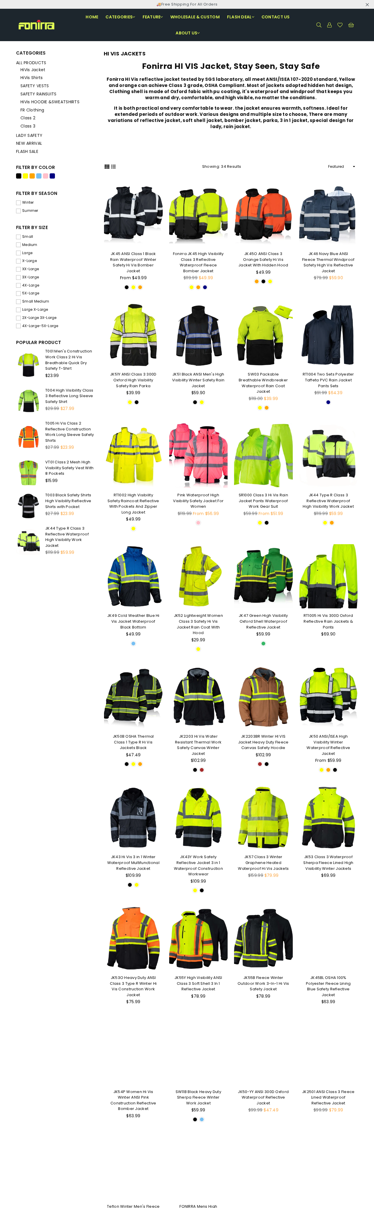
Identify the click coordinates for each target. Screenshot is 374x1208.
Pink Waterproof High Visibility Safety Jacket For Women (198, 500)
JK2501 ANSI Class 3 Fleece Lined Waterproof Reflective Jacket (328, 1097)
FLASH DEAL (239, 17)
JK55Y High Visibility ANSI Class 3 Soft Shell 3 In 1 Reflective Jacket (198, 983)
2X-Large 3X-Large (39, 317)
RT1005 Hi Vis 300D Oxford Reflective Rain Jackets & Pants (328, 621)
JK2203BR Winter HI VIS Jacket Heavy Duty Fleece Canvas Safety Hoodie (263, 742)
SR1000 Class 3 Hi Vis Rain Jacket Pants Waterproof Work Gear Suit (263, 500)
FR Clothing (32, 110)
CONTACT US (276, 17)
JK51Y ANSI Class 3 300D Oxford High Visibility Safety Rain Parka (133, 379)
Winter (28, 202)
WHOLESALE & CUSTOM (195, 17)
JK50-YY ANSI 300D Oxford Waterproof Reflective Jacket (263, 1097)
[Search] (319, 24)
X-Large (29, 261)
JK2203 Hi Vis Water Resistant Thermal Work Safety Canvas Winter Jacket (198, 745)
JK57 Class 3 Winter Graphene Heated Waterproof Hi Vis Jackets (263, 862)
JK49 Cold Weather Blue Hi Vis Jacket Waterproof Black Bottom (133, 621)
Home (92, 17)
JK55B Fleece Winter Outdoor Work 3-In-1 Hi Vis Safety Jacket (263, 983)
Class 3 (27, 126)
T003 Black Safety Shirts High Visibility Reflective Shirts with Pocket (68, 500)
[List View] (113, 166)
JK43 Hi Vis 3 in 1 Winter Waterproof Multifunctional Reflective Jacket (133, 862)
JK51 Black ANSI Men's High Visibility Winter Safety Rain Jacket (198, 379)
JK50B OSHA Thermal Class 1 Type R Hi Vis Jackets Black (133, 742)
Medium (29, 244)
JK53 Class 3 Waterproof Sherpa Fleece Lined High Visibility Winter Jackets (328, 862)
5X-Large (30, 293)
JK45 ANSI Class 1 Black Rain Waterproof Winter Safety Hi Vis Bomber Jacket (133, 262)
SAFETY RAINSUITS (38, 94)
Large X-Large (35, 309)
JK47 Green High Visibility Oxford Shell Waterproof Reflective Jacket (263, 621)
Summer (30, 210)
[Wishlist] (340, 24)
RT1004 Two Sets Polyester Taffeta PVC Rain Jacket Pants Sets (328, 379)
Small (27, 236)
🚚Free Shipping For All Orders (187, 4)
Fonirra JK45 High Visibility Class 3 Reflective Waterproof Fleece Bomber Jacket (198, 262)
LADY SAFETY (29, 135)
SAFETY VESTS (34, 86)
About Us (186, 33)
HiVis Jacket (32, 70)
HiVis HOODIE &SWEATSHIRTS (49, 102)
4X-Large (30, 285)
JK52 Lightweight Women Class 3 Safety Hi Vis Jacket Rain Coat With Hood (198, 624)
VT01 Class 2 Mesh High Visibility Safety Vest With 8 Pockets (69, 467)
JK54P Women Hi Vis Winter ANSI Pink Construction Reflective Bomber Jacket (133, 1100)
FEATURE (152, 17)
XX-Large (30, 269)
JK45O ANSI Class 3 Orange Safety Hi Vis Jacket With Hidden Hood (263, 259)
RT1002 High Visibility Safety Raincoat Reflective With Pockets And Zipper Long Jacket (133, 503)
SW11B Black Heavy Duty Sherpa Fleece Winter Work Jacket (198, 1097)
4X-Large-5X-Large (40, 326)
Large (27, 253)
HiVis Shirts (31, 78)
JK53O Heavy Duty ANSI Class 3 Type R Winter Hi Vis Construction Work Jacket (133, 986)
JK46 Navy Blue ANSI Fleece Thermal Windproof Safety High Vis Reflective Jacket (328, 262)
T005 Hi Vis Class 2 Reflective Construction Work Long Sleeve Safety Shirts (69, 431)
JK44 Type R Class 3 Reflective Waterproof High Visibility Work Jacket (328, 500)
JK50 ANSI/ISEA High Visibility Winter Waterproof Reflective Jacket (328, 745)
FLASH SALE (27, 151)
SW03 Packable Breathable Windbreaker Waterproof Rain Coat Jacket (263, 382)
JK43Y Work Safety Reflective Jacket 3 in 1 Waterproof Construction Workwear (198, 865)
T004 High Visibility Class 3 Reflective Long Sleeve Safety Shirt (69, 395)
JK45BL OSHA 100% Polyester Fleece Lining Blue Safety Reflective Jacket (328, 986)
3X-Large (30, 277)
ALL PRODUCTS (31, 63)
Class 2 (27, 118)
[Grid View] (107, 166)
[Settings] (329, 24)
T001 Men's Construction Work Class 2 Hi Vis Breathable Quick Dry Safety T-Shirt (68, 359)
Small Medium (35, 301)
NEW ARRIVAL (29, 143)
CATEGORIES (119, 17)
